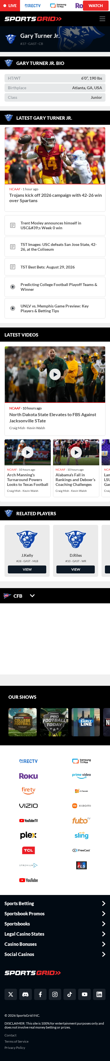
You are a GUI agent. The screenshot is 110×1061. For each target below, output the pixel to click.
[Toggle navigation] (102, 18)
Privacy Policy (15, 1048)
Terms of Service (16, 1041)
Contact (10, 1035)
